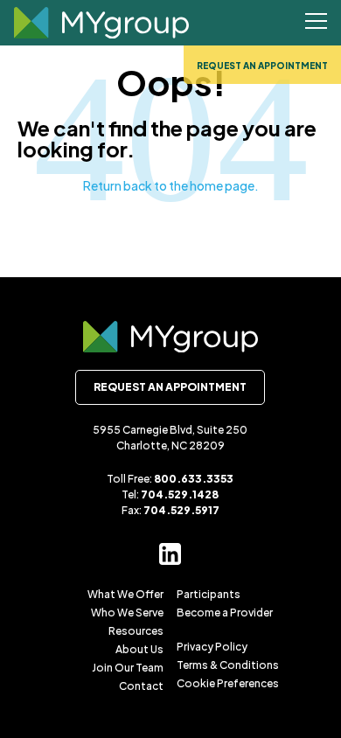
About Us (139, 649)
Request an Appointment (262, 65)
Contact (141, 686)
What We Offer (125, 594)
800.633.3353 (193, 478)
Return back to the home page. (171, 185)
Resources (136, 630)
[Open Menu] (316, 22)
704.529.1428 (180, 494)
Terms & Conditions (228, 665)
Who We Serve (127, 612)
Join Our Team (128, 667)
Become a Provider (225, 612)
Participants (208, 594)
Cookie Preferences (228, 683)
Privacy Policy (212, 646)
